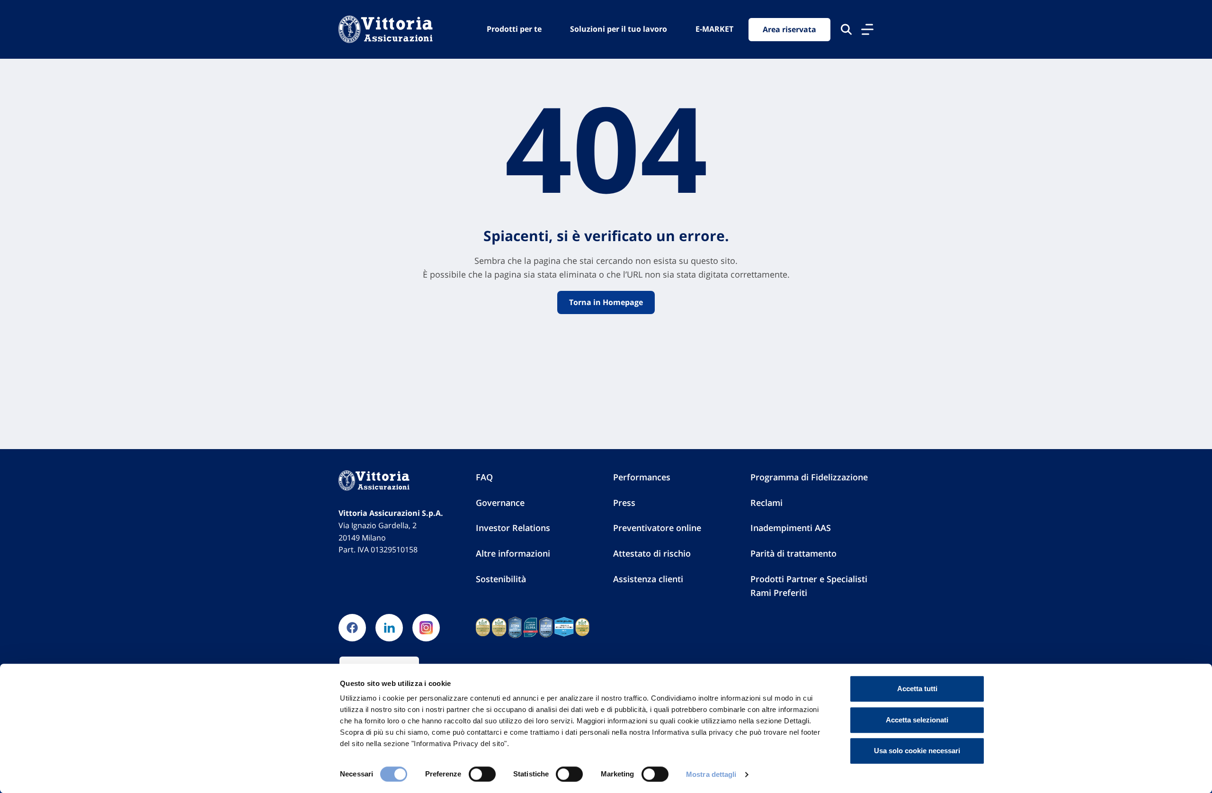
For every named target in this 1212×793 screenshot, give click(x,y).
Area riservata (789, 29)
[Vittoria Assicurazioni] (386, 29)
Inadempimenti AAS (790, 527)
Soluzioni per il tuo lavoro (618, 29)
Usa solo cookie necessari (917, 751)
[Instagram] (426, 627)
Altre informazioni (513, 553)
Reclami (766, 502)
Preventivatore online (657, 527)
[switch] (482, 774)
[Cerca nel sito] (846, 29)
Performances (641, 477)
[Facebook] (352, 627)
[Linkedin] (389, 627)
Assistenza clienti (648, 579)
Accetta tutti (917, 689)
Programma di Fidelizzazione (809, 477)
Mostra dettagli (711, 774)
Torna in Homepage (606, 302)
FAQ (484, 477)
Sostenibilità (501, 579)
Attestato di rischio (652, 553)
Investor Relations (513, 527)
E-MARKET (714, 29)
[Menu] (867, 29)
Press (624, 502)
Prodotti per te (514, 29)
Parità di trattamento (793, 553)
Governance (500, 502)
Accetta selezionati (917, 720)
